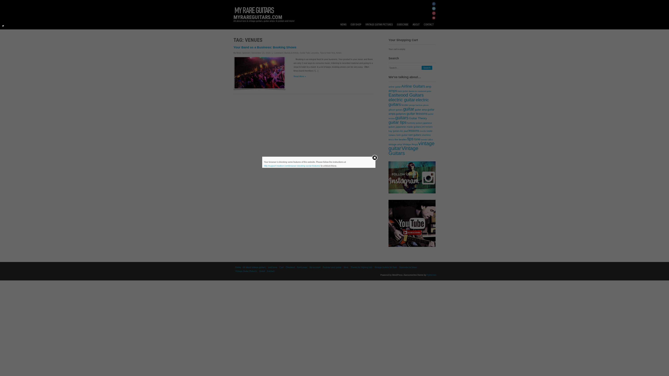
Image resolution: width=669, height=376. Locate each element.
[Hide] (3, 26)
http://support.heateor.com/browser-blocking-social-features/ (292, 166)
